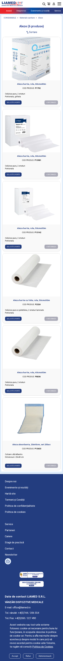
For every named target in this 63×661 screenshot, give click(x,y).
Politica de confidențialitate (20, 505)
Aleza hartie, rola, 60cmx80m (31, 84)
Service (57, 11)
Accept (15, 656)
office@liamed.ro (22, 607)
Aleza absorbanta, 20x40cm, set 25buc (31, 444)
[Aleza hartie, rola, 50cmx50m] (31, 203)
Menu (59, 4)
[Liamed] (12, 3)
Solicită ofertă (13, 102)
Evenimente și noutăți (40, 11)
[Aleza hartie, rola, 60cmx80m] (31, 58)
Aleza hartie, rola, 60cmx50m (31, 156)
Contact (9, 548)
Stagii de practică (14, 542)
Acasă (9, 11)
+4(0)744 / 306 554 (28, 612)
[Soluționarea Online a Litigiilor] (31, 584)
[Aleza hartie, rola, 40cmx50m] (31, 347)
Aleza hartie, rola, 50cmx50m (31, 228)
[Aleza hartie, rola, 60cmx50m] (31, 130)
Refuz (28, 656)
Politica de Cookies (42, 646)
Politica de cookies (15, 512)
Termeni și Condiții (14, 499)
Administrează (45, 656)
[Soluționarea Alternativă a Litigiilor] (31, 575)
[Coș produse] (49, 4)
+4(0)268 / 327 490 (25, 618)
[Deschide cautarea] (44, 4)
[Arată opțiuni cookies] (8, 561)
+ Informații (51, 102)
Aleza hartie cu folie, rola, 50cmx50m (31, 300)
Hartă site (10, 493)
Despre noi (21, 11)
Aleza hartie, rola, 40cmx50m (31, 372)
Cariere (8, 536)
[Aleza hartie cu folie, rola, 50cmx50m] (31, 275)
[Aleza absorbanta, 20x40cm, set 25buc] (31, 419)
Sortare (31, 32)
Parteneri (10, 530)
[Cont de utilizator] (54, 4)
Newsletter (11, 554)
